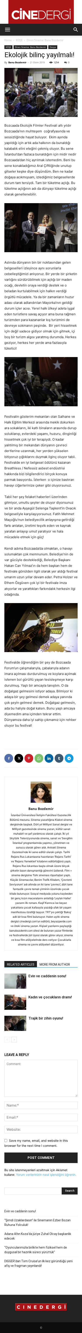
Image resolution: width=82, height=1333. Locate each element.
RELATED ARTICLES (20, 964)
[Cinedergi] (41, 12)
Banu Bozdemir (17, 62)
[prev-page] (7, 1039)
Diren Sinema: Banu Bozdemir (45, 40)
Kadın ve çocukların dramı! (50, 997)
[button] (7, 30)
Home (8, 40)
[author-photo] (41, 802)
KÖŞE (19, 40)
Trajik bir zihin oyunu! (45, 1018)
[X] (18, 758)
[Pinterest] (28, 758)
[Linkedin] (49, 758)
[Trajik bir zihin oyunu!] (15, 1023)
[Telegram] (69, 758)
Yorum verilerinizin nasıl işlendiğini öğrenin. (46, 1174)
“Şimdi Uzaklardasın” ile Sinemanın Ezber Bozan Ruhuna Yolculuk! (37, 1222)
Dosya (53, 47)
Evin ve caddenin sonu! (47, 976)
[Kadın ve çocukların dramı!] (15, 1002)
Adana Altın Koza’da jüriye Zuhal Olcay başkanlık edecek (37, 1236)
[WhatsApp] (39, 758)
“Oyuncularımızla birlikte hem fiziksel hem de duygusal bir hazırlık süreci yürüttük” (35, 1250)
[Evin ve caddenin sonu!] (15, 981)
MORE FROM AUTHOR (55, 964)
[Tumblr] (59, 758)
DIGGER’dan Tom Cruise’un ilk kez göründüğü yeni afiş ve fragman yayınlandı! (38, 1263)
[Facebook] (8, 758)
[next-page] (14, 1039)
